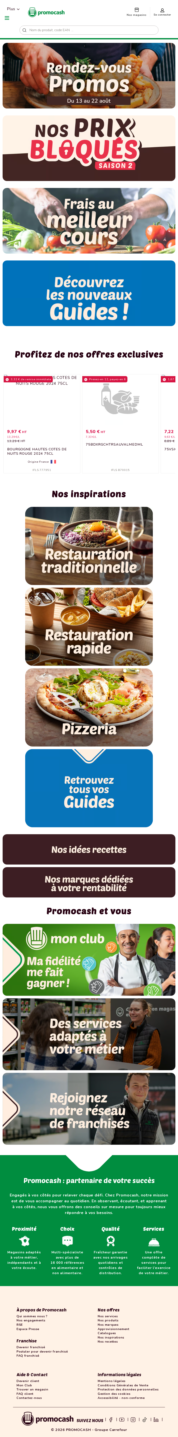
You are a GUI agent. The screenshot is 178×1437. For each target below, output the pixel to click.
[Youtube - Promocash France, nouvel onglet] (121, 1419)
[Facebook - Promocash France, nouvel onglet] (110, 1419)
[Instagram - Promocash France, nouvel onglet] (133, 1419)
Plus (11, 8)
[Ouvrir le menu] (7, 18)
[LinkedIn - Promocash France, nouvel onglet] (156, 1419)
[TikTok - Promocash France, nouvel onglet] (144, 1419)
